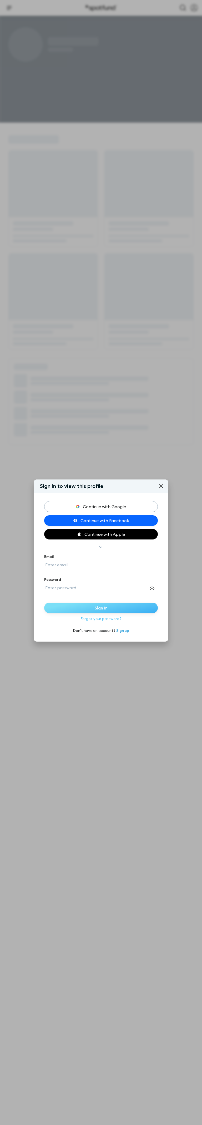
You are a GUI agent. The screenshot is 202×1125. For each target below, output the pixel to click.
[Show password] (153, 588)
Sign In (101, 608)
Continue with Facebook (104, 520)
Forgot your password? (101, 618)
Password (52, 579)
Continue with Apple (104, 534)
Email (49, 556)
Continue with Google (104, 506)
